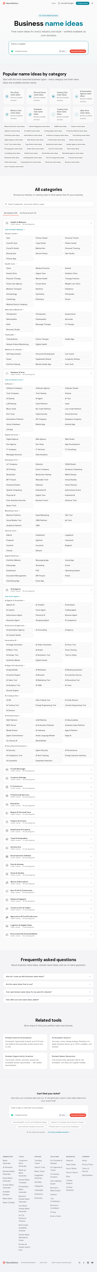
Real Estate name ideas (50, 153)
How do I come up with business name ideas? (25, 976)
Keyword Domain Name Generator (24, 1199)
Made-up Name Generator (23, 1173)
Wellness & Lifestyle (13, 350)
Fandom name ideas (78, 126)
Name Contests (9, 1202)
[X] (79, 1262)
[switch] (12, 51)
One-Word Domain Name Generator (24, 1208)
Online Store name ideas (35, 149)
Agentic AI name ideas (12, 131)
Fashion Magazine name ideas (39, 126)
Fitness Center (11, 234)
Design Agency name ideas (75, 144)
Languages (39, 1190)
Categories (39, 1186)
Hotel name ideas (10, 162)
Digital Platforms (12, 556)
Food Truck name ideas (12, 144)
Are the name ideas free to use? (19, 984)
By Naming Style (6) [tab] (28, 213)
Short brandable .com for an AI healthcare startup (30, 1122)
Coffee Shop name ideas (56, 140)
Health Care (10, 264)
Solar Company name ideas (14, 166)
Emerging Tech (11, 460)
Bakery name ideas (76, 140)
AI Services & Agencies (14, 626)
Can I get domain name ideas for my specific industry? (29, 992)
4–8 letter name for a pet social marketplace (63, 1127)
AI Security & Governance (15, 746)
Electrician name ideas (53, 162)
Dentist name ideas (31, 153)
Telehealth (9, 335)
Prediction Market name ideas (76, 131)
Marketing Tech (11, 511)
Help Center (71, 1164)
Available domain (21, 51)
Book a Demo (55, 1216)
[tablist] (48, 213)
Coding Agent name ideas (53, 131)
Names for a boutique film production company (67, 1122)
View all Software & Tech (13, 380)
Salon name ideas (73, 149)
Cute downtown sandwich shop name (31, 1127)
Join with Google (67, 3)
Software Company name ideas (57, 135)
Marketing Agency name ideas (73, 153)
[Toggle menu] (92, 3)
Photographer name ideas (13, 149)
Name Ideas (7, 1198)
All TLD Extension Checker (22, 1218)
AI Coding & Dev (11, 696)
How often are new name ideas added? (22, 1000)
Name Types (39, 1171)
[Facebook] (84, 1262)
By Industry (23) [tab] (10, 213)
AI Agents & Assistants (14, 600)
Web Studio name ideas (35, 140)
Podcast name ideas (75, 158)
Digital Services (11, 435)
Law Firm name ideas (55, 149)
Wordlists (38, 1182)
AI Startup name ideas (12, 135)
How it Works (71, 1168)
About (84, 1160)
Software (9, 384)
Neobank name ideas (11, 158)
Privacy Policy (87, 1164)
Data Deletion (87, 1175)
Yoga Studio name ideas (33, 144)
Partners (53, 1194)
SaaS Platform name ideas (33, 135)
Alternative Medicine (13, 310)
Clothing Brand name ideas (32, 158)
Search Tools (40, 1167)
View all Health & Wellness (14, 229)
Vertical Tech (10, 531)
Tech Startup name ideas (81, 135)
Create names (82, 3)
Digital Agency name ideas (13, 140)
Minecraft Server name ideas (14, 126)
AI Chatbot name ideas (32, 131)
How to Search (72, 1172)
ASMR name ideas (60, 126)
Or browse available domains (58, 1132)
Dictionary (38, 1198)
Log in (53, 3)
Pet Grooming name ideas (55, 158)
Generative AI (10, 640)
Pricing (53, 1212)
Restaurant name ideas (54, 144)
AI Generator (8, 1167)
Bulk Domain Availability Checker (23, 1228)
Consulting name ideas (12, 153)
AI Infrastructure (12, 716)
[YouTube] (92, 1262)
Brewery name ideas (72, 162)
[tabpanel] (48, 579)
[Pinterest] (88, 1262)
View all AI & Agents (12, 596)
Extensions (39, 1194)
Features (69, 1160)
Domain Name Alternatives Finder (24, 1237)
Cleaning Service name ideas (31, 162)
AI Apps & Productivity (14, 665)
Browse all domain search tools (24, 1247)
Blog (68, 1176)
